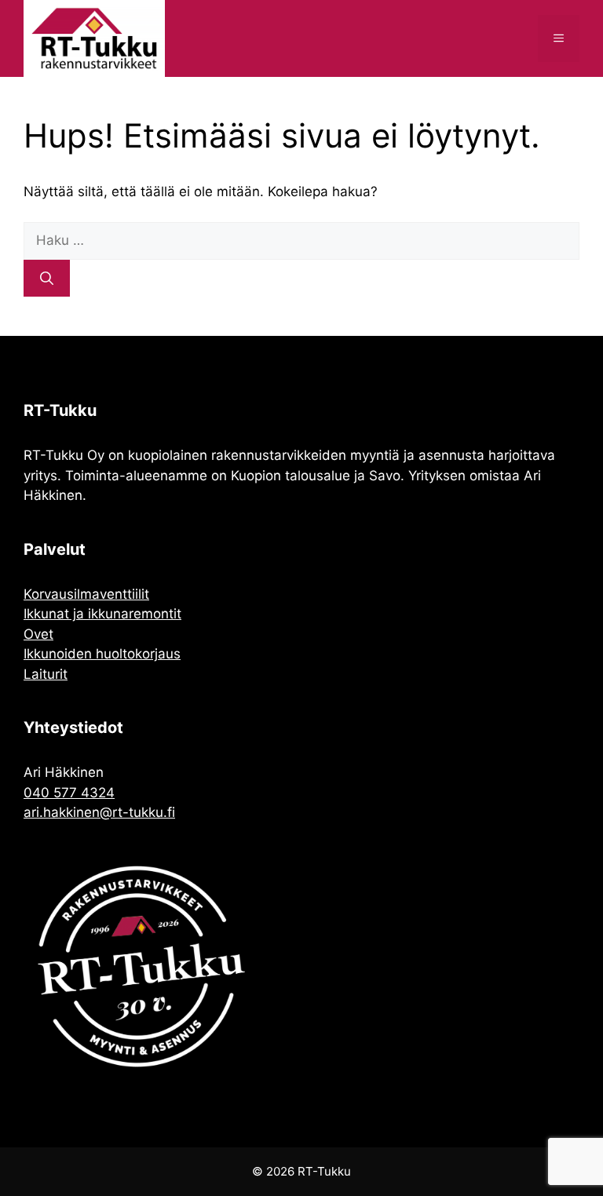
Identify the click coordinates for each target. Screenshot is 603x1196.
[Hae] (47, 278)
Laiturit (46, 674)
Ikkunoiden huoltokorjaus (102, 654)
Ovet (38, 634)
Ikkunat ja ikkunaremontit (102, 614)
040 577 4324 (69, 792)
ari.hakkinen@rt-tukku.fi (99, 812)
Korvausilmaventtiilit (86, 594)
